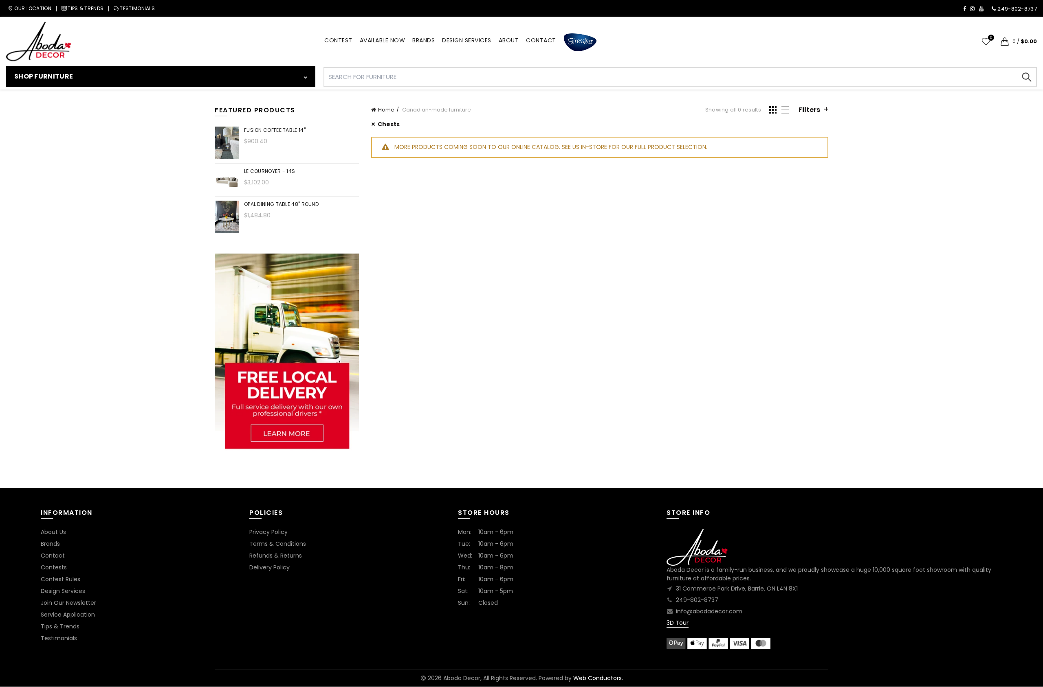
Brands (50, 544)
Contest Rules (60, 579)
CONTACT (541, 40)
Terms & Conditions (277, 544)
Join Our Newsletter (68, 603)
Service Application (68, 614)
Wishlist (991, 38)
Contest (338, 40)
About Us (53, 532)
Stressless (580, 42)
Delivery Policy (269, 567)
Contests (54, 567)
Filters (809, 109)
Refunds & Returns (275, 555)
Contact (53, 555)
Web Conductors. (598, 678)
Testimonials (59, 638)
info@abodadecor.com (709, 611)
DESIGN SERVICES (466, 40)
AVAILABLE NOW (382, 40)
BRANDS (423, 40)
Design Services (63, 591)
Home (386, 110)
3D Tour (678, 623)
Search (1027, 77)
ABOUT (509, 40)
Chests (389, 124)
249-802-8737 (697, 600)
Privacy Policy (268, 532)
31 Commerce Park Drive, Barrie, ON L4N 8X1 (737, 588)
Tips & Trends (60, 626)
